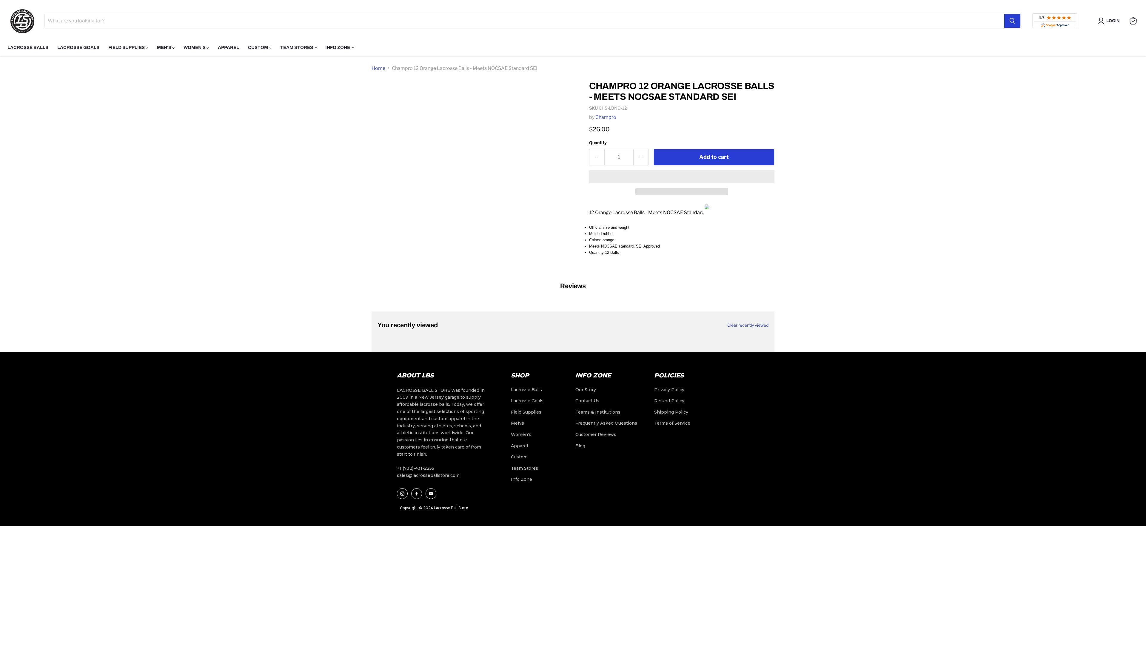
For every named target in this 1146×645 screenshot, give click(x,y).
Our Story (585, 389)
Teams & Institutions (597, 412)
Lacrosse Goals (78, 47)
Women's (195, 47)
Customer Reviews (595, 434)
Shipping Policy (671, 412)
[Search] (1012, 21)
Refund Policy (669, 400)
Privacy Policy (669, 389)
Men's (164, 47)
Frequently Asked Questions (606, 423)
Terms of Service (672, 423)
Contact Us (587, 400)
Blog (580, 446)
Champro (605, 117)
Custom (258, 47)
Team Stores (297, 47)
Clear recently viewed (747, 325)
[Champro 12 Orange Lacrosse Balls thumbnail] (383, 93)
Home (378, 68)
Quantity (598, 142)
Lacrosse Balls (27, 47)
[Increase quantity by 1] (641, 157)
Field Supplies (127, 47)
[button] (681, 176)
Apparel (228, 47)
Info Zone (338, 47)
